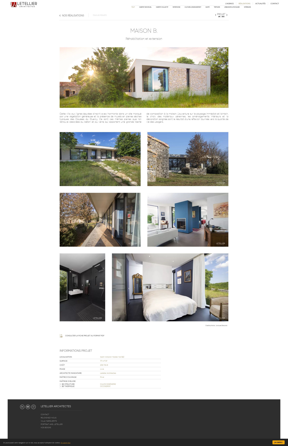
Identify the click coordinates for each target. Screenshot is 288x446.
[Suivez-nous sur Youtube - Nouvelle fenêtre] (28, 407)
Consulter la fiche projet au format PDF (84, 336)
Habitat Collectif (162, 7)
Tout (133, 7)
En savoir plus (65, 443)
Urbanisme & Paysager (232, 7)
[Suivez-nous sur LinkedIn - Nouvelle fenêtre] (22, 407)
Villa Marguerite (49, 421)
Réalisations (244, 3)
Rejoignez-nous (48, 418)
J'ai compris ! (278, 442)
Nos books (46, 427)
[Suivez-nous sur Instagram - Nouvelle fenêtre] (33, 407)
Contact (275, 3)
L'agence (229, 3)
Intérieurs (247, 7)
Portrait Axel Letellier (52, 424)
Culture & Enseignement (193, 7)
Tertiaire (217, 7)
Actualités (260, 3)
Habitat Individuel (145, 7)
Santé (207, 7)
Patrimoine (176, 7)
